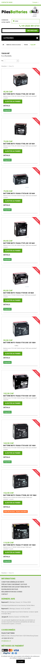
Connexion (4, 20)
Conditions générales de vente (12, 582)
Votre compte (5, 22)
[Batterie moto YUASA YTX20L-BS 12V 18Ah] (20, 481)
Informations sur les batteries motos (15, 587)
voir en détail (27, 658)
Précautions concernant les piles (14, 584)
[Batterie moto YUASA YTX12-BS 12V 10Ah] (20, 328)
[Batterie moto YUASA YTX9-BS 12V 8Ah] (20, 278)
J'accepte (20, 661)
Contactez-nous (6, 2)
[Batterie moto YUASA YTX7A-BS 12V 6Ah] (20, 179)
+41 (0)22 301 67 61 (7, 638)
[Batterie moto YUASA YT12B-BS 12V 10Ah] (20, 530)
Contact (4, 594)
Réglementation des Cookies (11, 591)
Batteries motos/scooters (13, 44)
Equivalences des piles (9, 589)
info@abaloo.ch (6, 641)
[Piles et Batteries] (20, 12)
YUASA (26, 44)
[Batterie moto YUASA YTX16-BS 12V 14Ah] (20, 431)
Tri (2, 60)
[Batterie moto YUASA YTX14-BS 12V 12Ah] (20, 381)
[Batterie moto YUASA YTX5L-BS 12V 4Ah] (20, 129)
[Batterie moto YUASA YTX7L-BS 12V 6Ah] (20, 228)
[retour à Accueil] (3, 44)
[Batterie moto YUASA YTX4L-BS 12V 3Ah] (20, 79)
